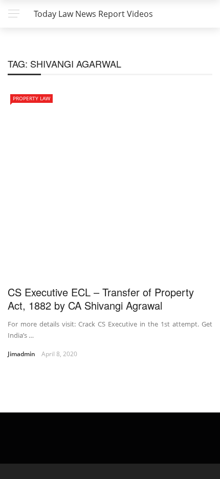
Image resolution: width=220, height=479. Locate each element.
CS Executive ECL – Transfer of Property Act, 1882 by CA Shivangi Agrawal (101, 299)
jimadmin (21, 354)
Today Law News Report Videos (93, 13)
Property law (31, 98)
